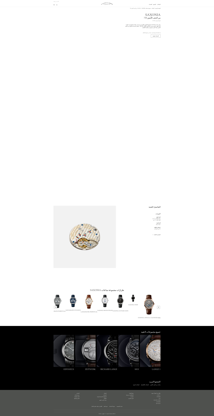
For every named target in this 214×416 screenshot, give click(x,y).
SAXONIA (158, 396)
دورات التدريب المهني (102, 400)
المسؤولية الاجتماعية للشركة (101, 396)
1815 (159, 398)
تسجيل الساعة (77, 395)
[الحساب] (57, 5)
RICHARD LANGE (157, 400)
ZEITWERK (158, 401)
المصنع (154, 4)
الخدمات (150, 4)
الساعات (158, 4)
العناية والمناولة (76, 396)
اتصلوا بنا (132, 396)
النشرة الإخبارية (130, 398)
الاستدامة (104, 395)
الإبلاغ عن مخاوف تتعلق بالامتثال (97, 406)
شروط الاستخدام (112, 406)
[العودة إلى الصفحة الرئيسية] (107, 3)
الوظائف (105, 398)
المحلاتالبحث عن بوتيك (129, 395)
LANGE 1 (158, 395)
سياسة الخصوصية (119, 406)
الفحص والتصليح (76, 398)
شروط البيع (106, 406)
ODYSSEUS (158, 403)
